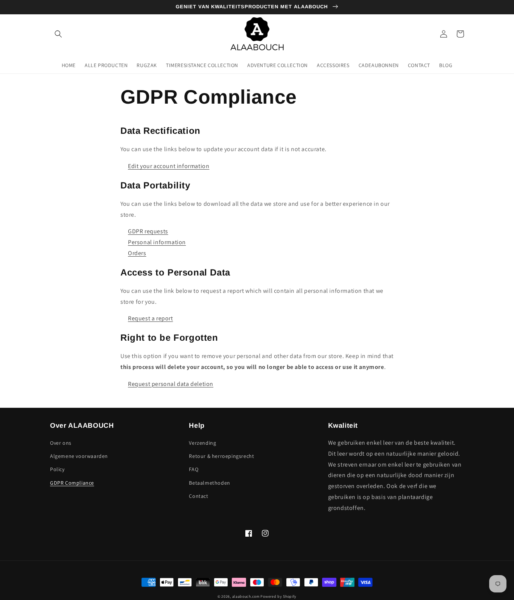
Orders (137, 253)
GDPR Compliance (72, 482)
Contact (198, 496)
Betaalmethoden (209, 482)
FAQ (193, 469)
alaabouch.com (246, 596)
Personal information (157, 242)
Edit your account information (168, 166)
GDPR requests (148, 231)
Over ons (60, 442)
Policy (57, 469)
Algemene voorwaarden (79, 456)
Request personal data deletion (170, 384)
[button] (58, 34)
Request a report (150, 318)
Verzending (202, 442)
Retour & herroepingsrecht (221, 456)
